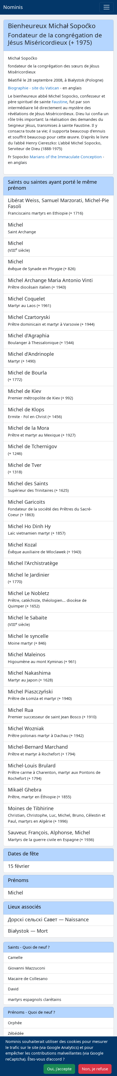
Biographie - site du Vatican (33, 88)
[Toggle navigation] (106, 7)
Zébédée (16, 1033)
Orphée (15, 1022)
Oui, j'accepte (59, 1068)
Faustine (59, 101)
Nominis (13, 7)
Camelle (15, 957)
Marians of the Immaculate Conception (66, 156)
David (13, 988)
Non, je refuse (95, 1068)
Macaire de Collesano (28, 978)
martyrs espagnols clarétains (34, 999)
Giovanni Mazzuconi (26, 968)
